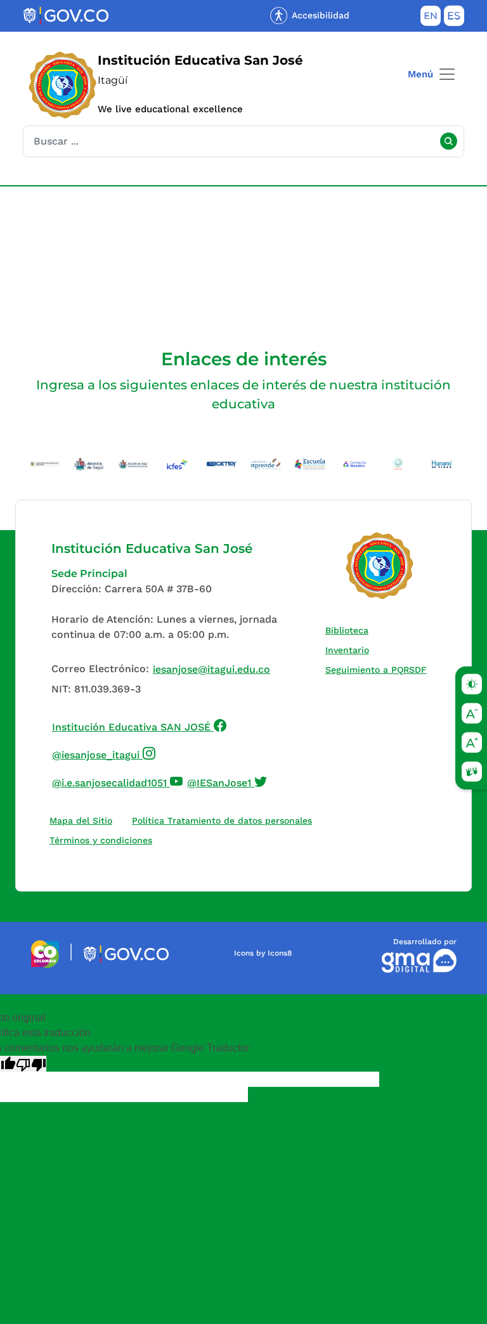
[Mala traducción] (31, 1064)
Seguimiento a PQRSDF (378, 669)
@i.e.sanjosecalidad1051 (117, 781)
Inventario (350, 649)
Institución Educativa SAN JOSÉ (139, 725)
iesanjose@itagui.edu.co (211, 669)
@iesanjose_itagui (104, 753)
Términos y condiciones (100, 840)
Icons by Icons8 (263, 953)
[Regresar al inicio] (380, 565)
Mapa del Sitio (80, 820)
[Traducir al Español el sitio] (454, 18)
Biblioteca (349, 630)
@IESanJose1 (227, 781)
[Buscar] (448, 141)
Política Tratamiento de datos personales (225, 820)
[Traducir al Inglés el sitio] (430, 18)
